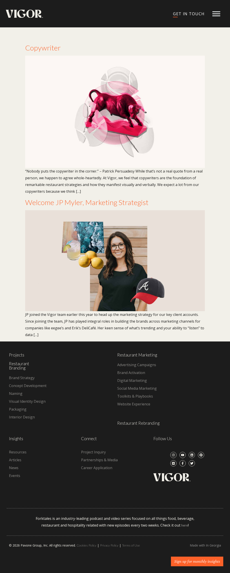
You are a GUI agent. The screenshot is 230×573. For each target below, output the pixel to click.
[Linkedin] (192, 455)
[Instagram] (173, 455)
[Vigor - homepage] (24, 14)
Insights (16, 438)
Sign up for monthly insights (197, 561)
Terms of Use (131, 545)
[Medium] (173, 463)
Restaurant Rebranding (138, 423)
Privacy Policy (109, 545)
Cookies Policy (86, 545)
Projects (16, 354)
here (184, 525)
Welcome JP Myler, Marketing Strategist (86, 202)
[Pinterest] (201, 455)
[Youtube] (182, 455)
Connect (89, 438)
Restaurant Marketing (137, 354)
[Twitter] (192, 463)
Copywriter (43, 47)
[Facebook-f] (182, 463)
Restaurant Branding (19, 365)
